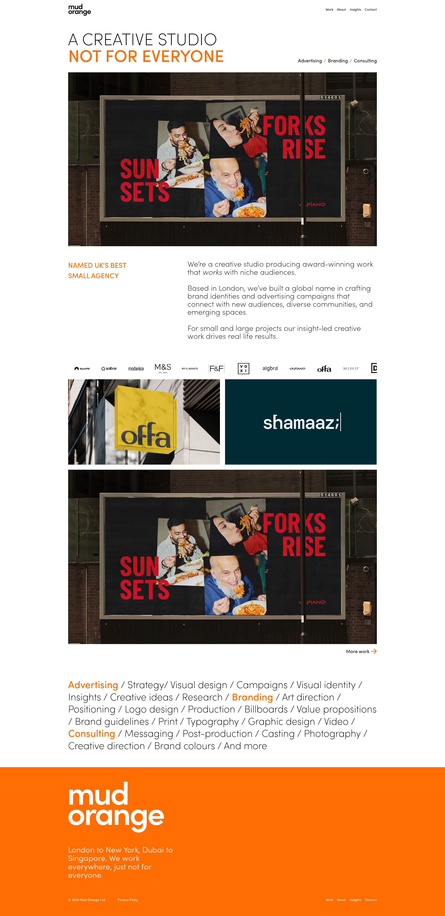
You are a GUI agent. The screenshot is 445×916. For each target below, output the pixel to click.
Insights (355, 9)
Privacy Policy (128, 899)
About (341, 9)
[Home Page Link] (79, 10)
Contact (371, 9)
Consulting (365, 60)
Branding (338, 60)
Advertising (310, 60)
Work (329, 9)
